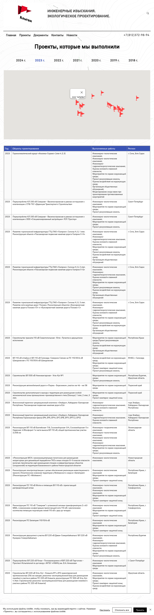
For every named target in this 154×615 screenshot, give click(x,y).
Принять (140, 609)
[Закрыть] (150, 610)
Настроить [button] (105, 609)
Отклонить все (122, 609)
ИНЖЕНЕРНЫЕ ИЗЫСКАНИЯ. (71, 10)
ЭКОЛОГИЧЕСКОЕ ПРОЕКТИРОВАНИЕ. (78, 16)
